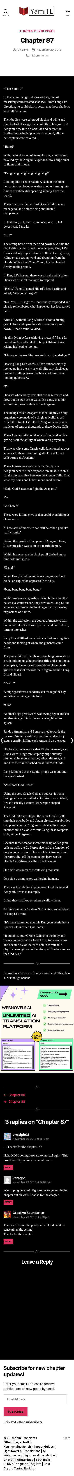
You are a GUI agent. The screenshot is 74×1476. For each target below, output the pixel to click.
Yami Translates (26, 1438)
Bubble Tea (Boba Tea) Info (22, 1464)
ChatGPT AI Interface (18, 1459)
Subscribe (16, 1411)
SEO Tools (43, 1459)
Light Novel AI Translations (22, 1451)
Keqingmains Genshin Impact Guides (29, 1446)
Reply (8, 1167)
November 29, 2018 (48, 49)
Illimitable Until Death (37, 31)
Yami (25, 49)
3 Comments (39, 55)
